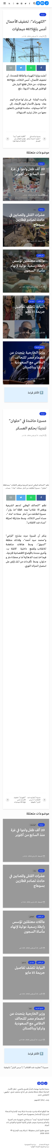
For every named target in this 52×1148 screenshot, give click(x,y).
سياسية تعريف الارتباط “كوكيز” (40, 1147)
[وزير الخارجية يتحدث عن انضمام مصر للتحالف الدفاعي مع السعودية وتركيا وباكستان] (26, 362)
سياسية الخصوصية (30, 1145)
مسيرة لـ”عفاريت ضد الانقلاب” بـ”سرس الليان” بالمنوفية (26, 1067)
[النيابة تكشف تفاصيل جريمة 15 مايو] (26, 317)
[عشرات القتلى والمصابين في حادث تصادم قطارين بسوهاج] (26, 225)
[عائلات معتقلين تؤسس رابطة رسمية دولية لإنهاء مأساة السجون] (26, 271)
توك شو (32, 301)
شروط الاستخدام (44, 1145)
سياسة (43, 14)
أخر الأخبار (40, 255)
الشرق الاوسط (39, 347)
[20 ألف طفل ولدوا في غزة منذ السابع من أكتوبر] (26, 179)
